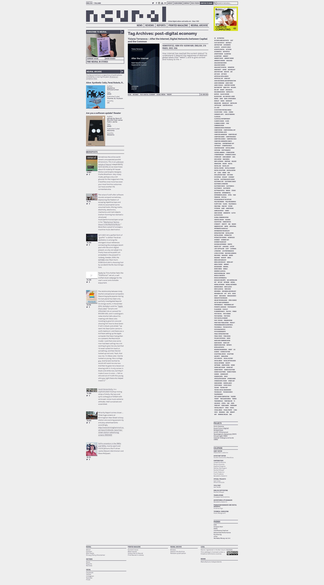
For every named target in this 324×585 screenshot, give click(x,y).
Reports (161, 25)
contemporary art (228, 143)
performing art (229, 305)
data (233, 157)
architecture (218, 72)
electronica (230, 186)
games (227, 211)
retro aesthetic (219, 347)
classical (217, 116)
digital (230, 163)
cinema (231, 112)
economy (231, 177)
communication (219, 125)
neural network (219, 284)
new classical (218, 289)
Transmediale (218, 401)
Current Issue (92, 58)
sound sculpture (229, 370)
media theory (218, 264)
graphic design (219, 220)
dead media (226, 159)
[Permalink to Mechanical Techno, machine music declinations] (91, 197)
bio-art (216, 90)
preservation (228, 320)
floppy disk (217, 204)
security (217, 356)
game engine (230, 208)
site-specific (218, 358)
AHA (215, 525)
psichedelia (218, 327)
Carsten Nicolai (227, 105)
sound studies (231, 372)
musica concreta (219, 275)
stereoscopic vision (220, 381)
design (224, 163)
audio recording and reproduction (225, 81)
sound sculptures (220, 372)
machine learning (230, 253)
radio (228, 338)
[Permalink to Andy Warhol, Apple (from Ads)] (91, 296)
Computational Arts (220, 132)
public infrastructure (221, 334)
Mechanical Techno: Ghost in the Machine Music (109, 223)
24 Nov (89, 172)
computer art (232, 134)
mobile (225, 269)
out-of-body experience (221, 302)
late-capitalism (219, 249)
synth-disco (227, 385)
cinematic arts (219, 114)
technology (218, 392)
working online (223, 414)
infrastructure (219, 233)
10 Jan (89, 393)
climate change (219, 121)
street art (231, 381)
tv (234, 401)
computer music (231, 137)
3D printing (220, 38)
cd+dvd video (218, 112)
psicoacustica (227, 327)
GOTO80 (101, 260)
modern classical (220, 271)
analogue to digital (220, 67)
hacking (227, 220)
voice (216, 412)
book (129, 94)
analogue (229, 60)
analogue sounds (219, 65)
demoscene (217, 163)
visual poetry (228, 410)
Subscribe (178, 3)
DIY (215, 172)
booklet (216, 101)
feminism (217, 197)
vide (228, 403)
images (234, 224)
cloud (227, 121)
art (231, 72)
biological (229, 90)
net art (220, 282)
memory (226, 264)
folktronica (232, 204)
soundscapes (218, 376)
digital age (217, 166)
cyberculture (230, 152)
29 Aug (89, 420)
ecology (224, 177)
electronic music (219, 186)
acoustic (217, 47)
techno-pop (224, 387)
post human (227, 314)
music (228, 273)
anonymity (217, 69)
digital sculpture (219, 170)
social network (219, 363)
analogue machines (220, 63)
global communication (221, 217)
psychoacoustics (219, 329)
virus (227, 408)
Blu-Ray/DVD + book (229, 96)
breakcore (217, 103)
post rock (227, 316)
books (222, 101)
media (229, 258)
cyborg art (217, 157)
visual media (218, 410)
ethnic (234, 190)
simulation (224, 356)
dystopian (217, 177)
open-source (233, 300)
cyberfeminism (219, 155)
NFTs (229, 293)
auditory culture (229, 85)
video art (217, 405)
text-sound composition (221, 396)
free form (217, 206)
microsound (218, 267)
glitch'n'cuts (218, 215)
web (227, 412)
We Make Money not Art (222, 538)
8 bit (231, 40)
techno (216, 387)
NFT (225, 293)
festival (224, 197)
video (232, 403)
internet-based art (220, 242)
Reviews (149, 25)
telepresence (218, 394)
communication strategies (222, 128)
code (227, 123)
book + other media (230, 98)
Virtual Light (218, 436)
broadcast (225, 103)
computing (217, 143)
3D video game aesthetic (221, 40)
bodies (216, 98)
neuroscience (218, 287)
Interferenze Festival (221, 530)
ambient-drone (229, 58)
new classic (228, 287)
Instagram (90, 576)
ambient (225, 56)
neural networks (231, 284)
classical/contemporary (222, 119)
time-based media (225, 399)
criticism (217, 150)
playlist (225, 309)
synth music (218, 385)
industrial (232, 226)
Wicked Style (218, 430)
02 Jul (89, 201)
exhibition (217, 193)
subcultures (218, 383)
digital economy (230, 168)
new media (217, 291)
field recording (219, 202)
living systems (219, 253)
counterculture (219, 148)
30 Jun (89, 243)
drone (224, 172)
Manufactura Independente (211, 562)
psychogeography (220, 331)
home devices (227, 222)
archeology (231, 69)
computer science (219, 139)
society (227, 363)
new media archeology (229, 291)
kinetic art (217, 246)
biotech (216, 94)
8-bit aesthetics (219, 43)
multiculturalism (219, 273)
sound (233, 365)
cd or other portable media (222, 110)
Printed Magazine (178, 25)
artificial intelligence (221, 76)
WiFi (215, 414)
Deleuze (234, 161)
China (225, 112)
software (217, 365)
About (170, 3)
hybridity (217, 224)
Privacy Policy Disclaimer (95, 555)
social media (160, 94)
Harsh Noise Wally (105, 389)
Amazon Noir (218, 527)
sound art (229, 367)
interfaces (231, 237)
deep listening (218, 161)
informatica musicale (221, 228)
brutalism (233, 103)
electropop (226, 188)
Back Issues (110, 58)
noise (234, 293)
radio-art (226, 343)
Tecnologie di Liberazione (223, 434)
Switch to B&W (206, 3)
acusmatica (217, 51)
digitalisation (231, 170)
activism (228, 49)
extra (230, 195)
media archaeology (220, 260)
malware (217, 258)
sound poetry (218, 370)
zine (230, 414)
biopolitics (229, 92)
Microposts (92, 151)
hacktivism (217, 222)
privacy (232, 323)
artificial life (218, 78)
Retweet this (87, 174)
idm (229, 224)
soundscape (224, 374)
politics (228, 311)
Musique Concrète (220, 280)
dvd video (230, 175)
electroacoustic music (227, 179)
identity (224, 224)
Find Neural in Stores (97, 61)
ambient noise (218, 58)
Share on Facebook (89, 174)
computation (218, 130)
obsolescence (231, 296)
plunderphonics (219, 311)
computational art (229, 130)
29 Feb (89, 305)
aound (224, 69)
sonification (225, 365)
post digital (218, 314)
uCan (215, 536)
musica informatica (220, 278)
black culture (224, 94)
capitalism (217, 105)
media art (230, 262)
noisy (216, 296)
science (216, 352)
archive (226, 72)
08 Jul (89, 457)
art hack (217, 74)
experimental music (220, 195)
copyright (217, 146)
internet (136, 94)
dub (229, 172)
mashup (223, 258)
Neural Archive (199, 25)
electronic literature (221, 184)
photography (232, 307)
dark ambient (227, 157)
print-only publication (221, 323)
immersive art (218, 226)
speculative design (220, 378)
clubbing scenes (219, 123)
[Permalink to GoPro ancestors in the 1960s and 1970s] (91, 449)
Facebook (89, 572)
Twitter (88, 574)
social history (228, 358)
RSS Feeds (195, 3)
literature (217, 251)
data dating (217, 159)
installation (230, 233)
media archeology (220, 262)
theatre (233, 396)
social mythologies (230, 361)
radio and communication (222, 340)
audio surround (219, 83)
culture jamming (219, 152)
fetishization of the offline (222, 199)
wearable (222, 412)
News (140, 25)
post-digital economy (147, 94)
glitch (233, 213)
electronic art (219, 181)
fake (234, 195)
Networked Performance (222, 532)
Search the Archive (177, 551)
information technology (222, 231)
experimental (226, 193)
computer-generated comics (223, 141)
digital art (225, 166)
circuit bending (230, 114)
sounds (216, 374)
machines (217, 255)
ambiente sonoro (219, 60)
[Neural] (126, 14)
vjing (235, 410)
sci (234, 349)
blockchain (218, 96)
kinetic (230, 244)
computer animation (220, 134)
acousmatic (227, 45)
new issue (228, 289)
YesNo (100, 273)
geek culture (218, 213)
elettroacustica (219, 190)
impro (226, 226)
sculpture (230, 354)
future (230, 206)
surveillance (227, 383)
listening (233, 249)
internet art (225, 240)
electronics (218, 188)
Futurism (217, 208)
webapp (232, 412)
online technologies (220, 300)
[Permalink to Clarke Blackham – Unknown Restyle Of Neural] (91, 163)
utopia (223, 403)
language (225, 246)
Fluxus (225, 204)
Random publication (178, 553)
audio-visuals (218, 85)
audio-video (229, 83)
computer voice (231, 139)
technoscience (227, 392)
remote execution (219, 345)
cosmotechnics (227, 146)
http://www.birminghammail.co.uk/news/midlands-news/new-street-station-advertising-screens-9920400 (111, 431)
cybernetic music (230, 155)
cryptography (226, 150)
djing (219, 172)
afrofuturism (218, 54)
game (223, 208)
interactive (228, 235)
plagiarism (217, 309)
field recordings (230, 202)
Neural (88, 547)
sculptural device (220, 354)
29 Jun (89, 280)
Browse (173, 550)
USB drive (217, 403)
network (226, 282)
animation (231, 67)
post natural (218, 316)
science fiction (225, 352)
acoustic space (226, 47)
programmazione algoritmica (223, 325)
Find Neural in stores (136, 555)
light (227, 249)
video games (225, 405)
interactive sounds (220, 237)
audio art (227, 78)
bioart (222, 90)
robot (230, 349)
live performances (228, 251)
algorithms (218, 56)
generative (226, 213)
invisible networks (220, 244)
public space (218, 336)
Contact (187, 3)
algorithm (227, 54)
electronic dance (230, 181)
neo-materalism (232, 280)
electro (216, 179)
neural (233, 282)
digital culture (219, 168)
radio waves (218, 343)
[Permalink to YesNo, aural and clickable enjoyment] (91, 275)
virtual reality (219, 408)
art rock (224, 74)
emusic (228, 190)
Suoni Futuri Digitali (221, 428)
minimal (225, 267)
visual (232, 408)
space (226, 376)
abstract (228, 43)
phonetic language (220, 307)
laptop (232, 246)
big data (233, 87)
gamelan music (219, 211)
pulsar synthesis (219, 338)
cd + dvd (216, 107)
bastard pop (218, 87)
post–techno (218, 320)
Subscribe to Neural (97, 31)
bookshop (229, 101)
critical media (230, 148)
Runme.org (217, 534)
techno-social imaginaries (222, 390)
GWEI (216, 528)
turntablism (228, 401)
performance (218, 305)
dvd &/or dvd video (220, 175)
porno (234, 311)
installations (218, 235)
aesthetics (226, 51)
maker (231, 255)
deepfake (227, 161)
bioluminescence (219, 92)
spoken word (231, 378)
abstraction (218, 45)
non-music (222, 296)
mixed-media (218, 269)
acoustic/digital (219, 49)
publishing (227, 336)
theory (169, 94)
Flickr (88, 580)
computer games (219, 137)
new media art (218, 293)
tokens (234, 399)
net (215, 282)
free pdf (224, 206)
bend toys (226, 87)
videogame (233, 405)
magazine (225, 255)
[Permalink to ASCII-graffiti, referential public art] (91, 237)
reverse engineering (220, 349)
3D (215, 38)
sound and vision (219, 367)
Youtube (89, 578)
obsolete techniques (220, 298)
